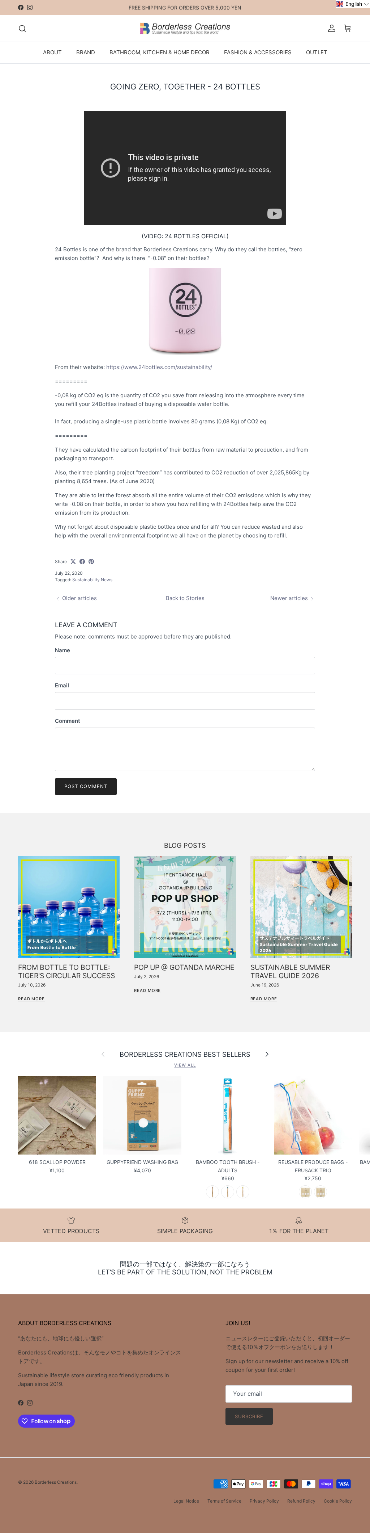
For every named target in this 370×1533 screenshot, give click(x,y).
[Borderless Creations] (185, 28)
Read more (31, 998)
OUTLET (316, 52)
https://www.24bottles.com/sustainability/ (159, 367)
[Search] (22, 28)
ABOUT (52, 52)
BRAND (85, 52)
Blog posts (185, 845)
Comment (67, 720)
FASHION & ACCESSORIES (258, 52)
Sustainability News (92, 579)
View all (184, 1065)
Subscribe (249, 1416)
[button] (353, 4)
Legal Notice (186, 1501)
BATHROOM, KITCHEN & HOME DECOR (159, 52)
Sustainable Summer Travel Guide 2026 (290, 971)
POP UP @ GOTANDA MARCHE (184, 967)
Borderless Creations (56, 1482)
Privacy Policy (264, 1501)
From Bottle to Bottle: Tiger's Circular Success (66, 971)
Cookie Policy (338, 1501)
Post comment (85, 786)
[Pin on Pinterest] (91, 561)
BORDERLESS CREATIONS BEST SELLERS (185, 1054)
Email (62, 685)
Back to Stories (185, 598)
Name (62, 650)
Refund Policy (301, 1501)
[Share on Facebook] (82, 561)
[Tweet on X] (73, 561)
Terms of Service (224, 1501)
